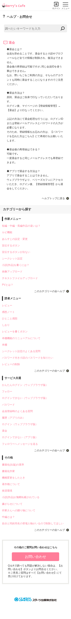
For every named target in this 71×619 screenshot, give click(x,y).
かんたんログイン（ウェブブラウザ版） (25, 384)
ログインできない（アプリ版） (20, 437)
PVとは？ (7, 284)
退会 (4, 430)
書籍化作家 (8, 471)
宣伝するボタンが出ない (16, 252)
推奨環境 (7, 490)
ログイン (56, 8)
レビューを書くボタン (15, 331)
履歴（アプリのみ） (13, 417)
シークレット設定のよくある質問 (21, 351)
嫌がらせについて (12, 503)
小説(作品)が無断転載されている (20, 497)
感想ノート (8, 311)
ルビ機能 (7, 232)
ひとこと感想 (9, 318)
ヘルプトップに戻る (53, 198)
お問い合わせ (35, 557)
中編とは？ (8, 516)
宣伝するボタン (11, 245)
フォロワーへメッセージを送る (20, 443)
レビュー (7, 305)
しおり (6, 325)
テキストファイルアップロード (20, 278)
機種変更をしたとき (13, 477)
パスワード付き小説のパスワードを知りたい (27, 357)
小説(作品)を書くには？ (15, 265)
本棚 (4, 344)
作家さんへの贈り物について (18, 510)
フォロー (7, 391)
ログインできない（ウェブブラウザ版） (25, 397)
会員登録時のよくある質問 (17, 411)
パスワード (8, 404)
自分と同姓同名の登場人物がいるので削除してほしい (33, 523)
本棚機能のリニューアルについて (21, 338)
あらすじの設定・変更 (15, 239)
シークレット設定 (12, 258)
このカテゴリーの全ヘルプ (49, 291)
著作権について (11, 484)
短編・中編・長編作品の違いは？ (21, 225)
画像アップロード (12, 271)
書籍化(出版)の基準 (13, 464)
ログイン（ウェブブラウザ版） (20, 424)
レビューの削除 (11, 364)
